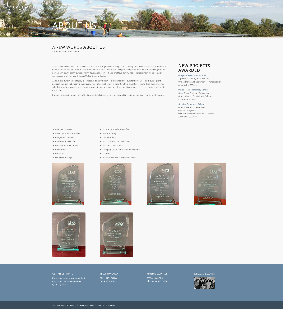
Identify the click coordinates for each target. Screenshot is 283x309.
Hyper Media (110, 305)
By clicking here (59, 284)
